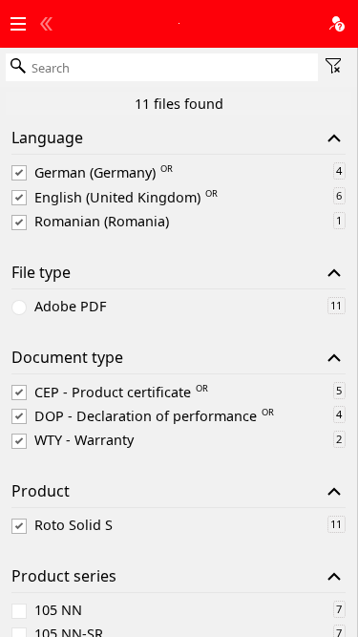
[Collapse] (334, 138)
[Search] (18, 66)
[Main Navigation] (18, 24)
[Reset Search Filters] (333, 66)
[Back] (45, 24)
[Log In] (337, 24)
